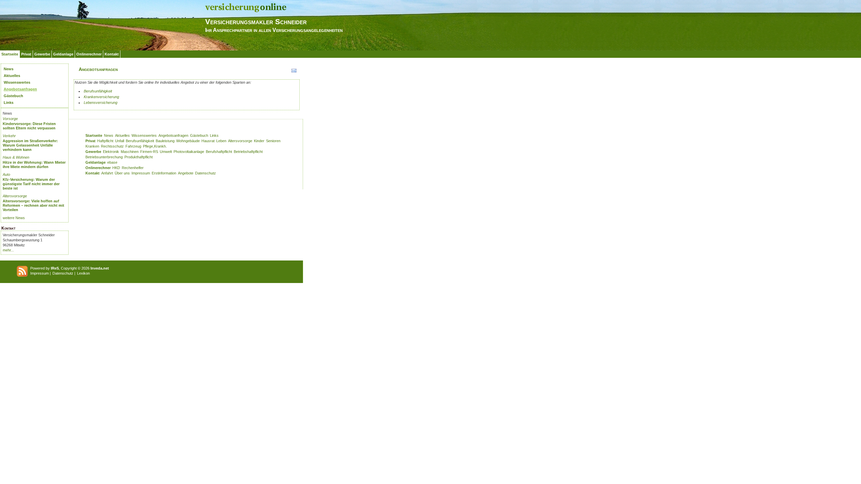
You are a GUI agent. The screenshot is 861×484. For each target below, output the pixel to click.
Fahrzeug (133, 146)
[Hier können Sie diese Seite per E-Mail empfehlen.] (293, 72)
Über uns (122, 173)
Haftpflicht (105, 141)
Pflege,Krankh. (155, 146)
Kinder (259, 141)
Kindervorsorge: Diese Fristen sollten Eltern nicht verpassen (29, 126)
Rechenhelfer (133, 168)
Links (8, 102)
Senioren (273, 141)
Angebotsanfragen (20, 89)
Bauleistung (165, 141)
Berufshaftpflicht (219, 152)
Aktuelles (12, 76)
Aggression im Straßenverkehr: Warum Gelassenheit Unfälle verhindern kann (30, 145)
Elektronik (111, 152)
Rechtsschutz (112, 146)
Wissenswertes (17, 82)
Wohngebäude (188, 141)
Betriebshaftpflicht (248, 152)
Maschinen (130, 152)
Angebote (185, 173)
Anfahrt (107, 173)
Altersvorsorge (15, 196)
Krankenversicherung (101, 97)
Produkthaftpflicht (138, 157)
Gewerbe (42, 54)
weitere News (14, 218)
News (8, 69)
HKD (116, 168)
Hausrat (208, 141)
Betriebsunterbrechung (104, 157)
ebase (112, 162)
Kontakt (112, 54)
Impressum (141, 173)
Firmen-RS (149, 152)
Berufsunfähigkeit (98, 91)
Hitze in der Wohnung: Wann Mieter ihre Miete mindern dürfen (34, 164)
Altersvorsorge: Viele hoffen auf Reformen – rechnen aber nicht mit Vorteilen (33, 205)
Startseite (9, 54)
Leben (221, 141)
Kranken (92, 146)
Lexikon (83, 273)
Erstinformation (164, 173)
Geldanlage (63, 54)
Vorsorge (10, 119)
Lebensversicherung (100, 102)
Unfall (119, 141)
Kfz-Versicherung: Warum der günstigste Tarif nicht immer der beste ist (31, 183)
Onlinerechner (89, 54)
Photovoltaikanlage (189, 152)
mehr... (8, 250)
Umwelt (166, 152)
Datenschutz (205, 173)
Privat (26, 54)
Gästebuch (13, 96)
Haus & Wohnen (16, 157)
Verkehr (9, 136)
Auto (6, 174)
